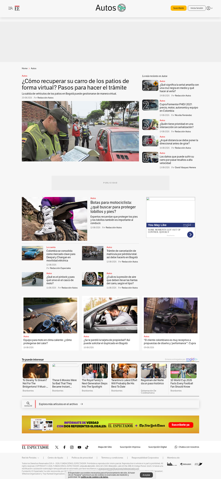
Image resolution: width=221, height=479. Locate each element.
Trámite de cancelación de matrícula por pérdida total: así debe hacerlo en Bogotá (122, 254)
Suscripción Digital (157, 446)
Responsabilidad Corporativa (145, 458)
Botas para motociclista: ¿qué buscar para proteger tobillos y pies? (113, 207)
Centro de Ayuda (55, 458)
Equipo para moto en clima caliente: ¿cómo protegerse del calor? (47, 341)
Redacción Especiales (60, 268)
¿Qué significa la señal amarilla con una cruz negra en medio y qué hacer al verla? (179, 88)
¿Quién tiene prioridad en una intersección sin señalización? (176, 125)
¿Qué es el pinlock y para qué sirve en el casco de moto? (60, 280)
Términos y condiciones (112, 458)
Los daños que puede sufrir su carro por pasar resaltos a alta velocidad (177, 160)
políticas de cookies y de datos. (94, 477)
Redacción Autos (114, 227)
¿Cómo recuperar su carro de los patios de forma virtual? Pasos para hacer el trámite (75, 84)
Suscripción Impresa (130, 446)
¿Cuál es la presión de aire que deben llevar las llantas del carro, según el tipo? (122, 280)
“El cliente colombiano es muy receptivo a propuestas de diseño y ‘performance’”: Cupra (170, 341)
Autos (24, 76)
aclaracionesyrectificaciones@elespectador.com (118, 469)
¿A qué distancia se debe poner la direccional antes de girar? (179, 142)
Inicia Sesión (197, 8)
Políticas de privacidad (82, 458)
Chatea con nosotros (189, 446)
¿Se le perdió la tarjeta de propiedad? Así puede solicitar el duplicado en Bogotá (107, 341)
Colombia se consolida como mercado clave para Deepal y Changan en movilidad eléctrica (60, 255)
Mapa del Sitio (105, 446)
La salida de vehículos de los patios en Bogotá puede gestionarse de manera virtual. (69, 93)
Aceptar (146, 474)
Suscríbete (178, 8)
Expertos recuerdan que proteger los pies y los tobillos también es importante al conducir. (114, 220)
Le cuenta (50, 247)
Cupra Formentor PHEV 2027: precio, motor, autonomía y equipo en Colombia (179, 108)
